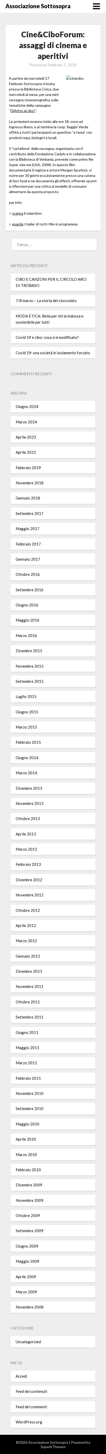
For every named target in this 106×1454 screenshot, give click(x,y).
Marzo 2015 (26, 727)
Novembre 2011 (29, 986)
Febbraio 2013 (28, 864)
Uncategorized (28, 1341)
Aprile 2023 (26, 437)
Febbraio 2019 (28, 467)
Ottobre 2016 (28, 574)
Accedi (21, 1376)
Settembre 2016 (29, 589)
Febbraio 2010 (28, 1169)
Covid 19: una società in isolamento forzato (53, 352)
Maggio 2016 (27, 620)
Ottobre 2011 (28, 1001)
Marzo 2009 (26, 1291)
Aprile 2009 (26, 1276)
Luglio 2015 (26, 696)
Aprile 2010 (26, 1139)
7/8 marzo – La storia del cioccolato (46, 300)
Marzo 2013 (26, 849)
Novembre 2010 (29, 1093)
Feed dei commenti (31, 1406)
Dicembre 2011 (29, 971)
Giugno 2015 (27, 712)
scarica (17, 213)
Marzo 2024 (26, 422)
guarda (17, 224)
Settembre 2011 (29, 1017)
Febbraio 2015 (28, 742)
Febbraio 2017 (28, 544)
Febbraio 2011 (28, 1078)
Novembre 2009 (29, 1200)
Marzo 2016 (26, 635)
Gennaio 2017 (28, 559)
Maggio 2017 (27, 528)
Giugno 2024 (27, 406)
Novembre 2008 (29, 1307)
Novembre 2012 (29, 895)
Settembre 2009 (29, 1230)
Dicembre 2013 (29, 788)
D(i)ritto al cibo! (23, 110)
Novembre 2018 (29, 482)
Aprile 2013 (26, 834)
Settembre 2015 (29, 681)
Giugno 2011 (27, 1032)
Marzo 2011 (26, 1062)
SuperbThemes (53, 1446)
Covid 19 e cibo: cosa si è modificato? (47, 337)
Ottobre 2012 (28, 910)
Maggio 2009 (27, 1261)
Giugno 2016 (27, 605)
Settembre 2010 (29, 1108)
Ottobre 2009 (28, 1215)
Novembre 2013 (29, 803)
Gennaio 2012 (28, 956)
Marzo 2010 (26, 1154)
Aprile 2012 (26, 925)
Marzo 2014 (26, 772)
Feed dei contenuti (31, 1391)
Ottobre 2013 (28, 818)
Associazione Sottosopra (37, 6)
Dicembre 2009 (29, 1185)
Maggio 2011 (27, 1047)
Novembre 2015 (29, 666)
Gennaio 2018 (28, 498)
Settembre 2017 (29, 513)
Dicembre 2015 (29, 650)
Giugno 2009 (27, 1246)
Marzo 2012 (26, 940)
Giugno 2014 (27, 757)
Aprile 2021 (26, 452)
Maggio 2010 (27, 1124)
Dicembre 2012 (29, 879)
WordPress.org (29, 1422)
